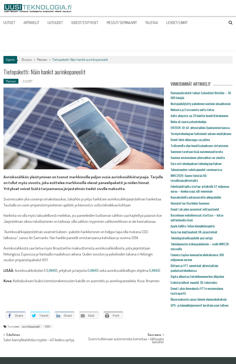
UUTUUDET (55, 22)
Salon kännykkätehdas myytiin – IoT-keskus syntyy (38, 340)
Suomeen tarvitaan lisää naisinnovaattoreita (197, 151)
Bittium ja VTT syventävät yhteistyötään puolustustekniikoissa (194, 268)
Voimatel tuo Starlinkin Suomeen (190, 203)
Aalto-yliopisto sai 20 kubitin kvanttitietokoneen (199, 115)
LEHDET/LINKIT (177, 22)
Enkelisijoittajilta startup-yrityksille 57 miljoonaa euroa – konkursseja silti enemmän (200, 189)
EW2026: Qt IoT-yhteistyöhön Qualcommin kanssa (200, 127)
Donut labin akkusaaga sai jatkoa (190, 139)
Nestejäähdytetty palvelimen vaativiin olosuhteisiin (200, 103)
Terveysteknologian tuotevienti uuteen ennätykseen (201, 133)
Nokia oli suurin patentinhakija (188, 121)
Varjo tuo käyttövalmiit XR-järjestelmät (194, 231)
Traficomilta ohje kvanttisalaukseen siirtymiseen (199, 145)
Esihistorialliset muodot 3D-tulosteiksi (194, 282)
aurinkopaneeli (31, 326)
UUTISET (9, 22)
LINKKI (51, 270)
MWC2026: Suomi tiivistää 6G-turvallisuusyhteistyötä (189, 178)
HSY (47, 326)
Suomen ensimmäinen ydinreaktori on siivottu (198, 157)
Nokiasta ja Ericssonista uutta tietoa (192, 109)
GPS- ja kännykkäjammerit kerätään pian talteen (199, 305)
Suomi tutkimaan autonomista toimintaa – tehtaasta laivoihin (126, 341)
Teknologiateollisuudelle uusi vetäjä (191, 237)
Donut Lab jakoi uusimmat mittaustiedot (195, 209)
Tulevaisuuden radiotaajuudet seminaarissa (196, 169)
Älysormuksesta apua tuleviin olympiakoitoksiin (199, 299)
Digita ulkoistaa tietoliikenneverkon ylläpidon (197, 276)
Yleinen (42, 59)
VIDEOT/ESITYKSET (84, 22)
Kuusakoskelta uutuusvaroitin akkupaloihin (196, 197)
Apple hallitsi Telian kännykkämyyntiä (193, 225)
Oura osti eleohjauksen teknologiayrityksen (196, 163)
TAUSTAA (151, 22)
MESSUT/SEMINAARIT (122, 22)
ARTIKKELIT (31, 22)
